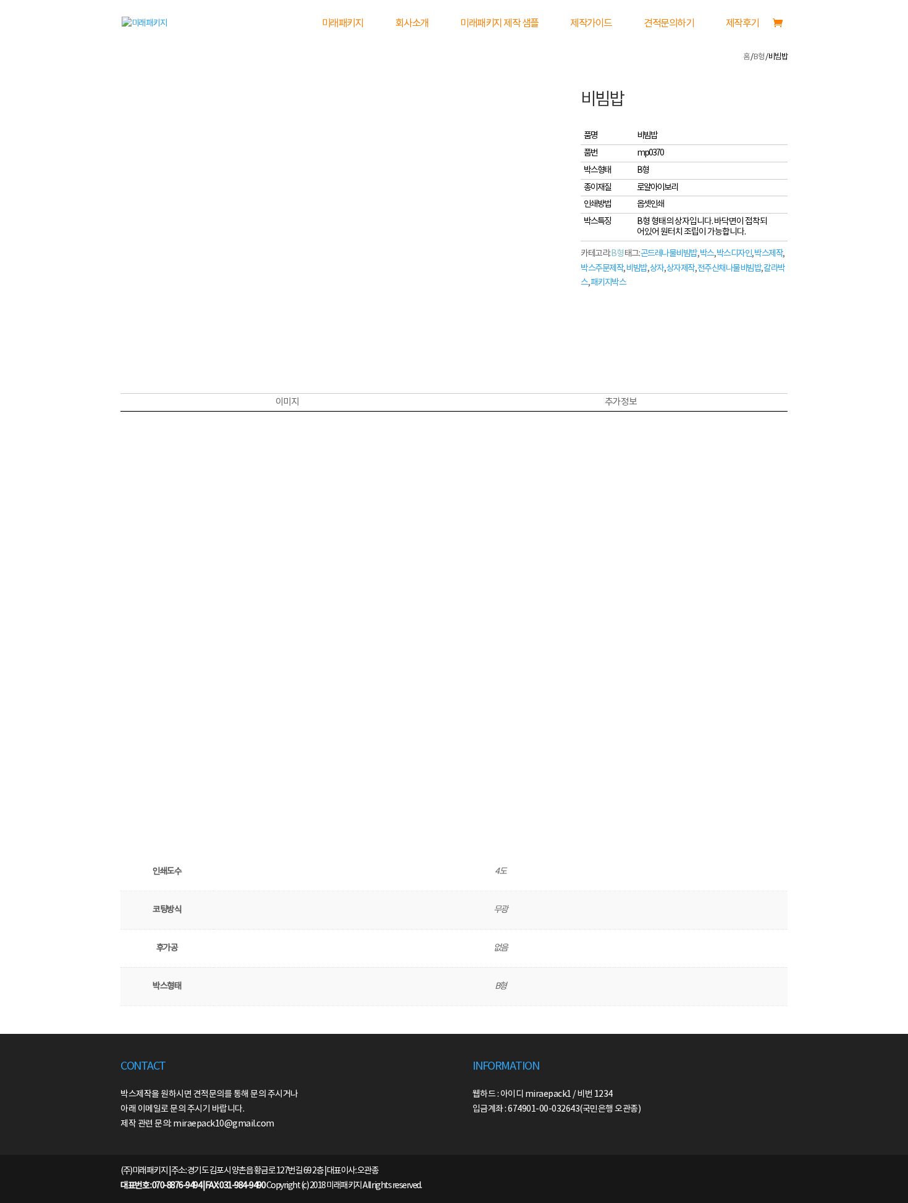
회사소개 (412, 24)
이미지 (287, 402)
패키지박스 (608, 283)
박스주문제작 (602, 268)
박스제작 (768, 254)
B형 (759, 57)
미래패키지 (343, 24)
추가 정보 (621, 402)
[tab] (287, 402)
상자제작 (680, 268)
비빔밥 (636, 268)
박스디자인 (734, 254)
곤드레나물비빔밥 (669, 254)
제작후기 (742, 24)
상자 (657, 268)
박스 (707, 254)
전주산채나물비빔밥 (729, 268)
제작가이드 (591, 24)
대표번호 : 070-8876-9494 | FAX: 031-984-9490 (192, 1186)
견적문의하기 (669, 24)
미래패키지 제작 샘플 (499, 24)
